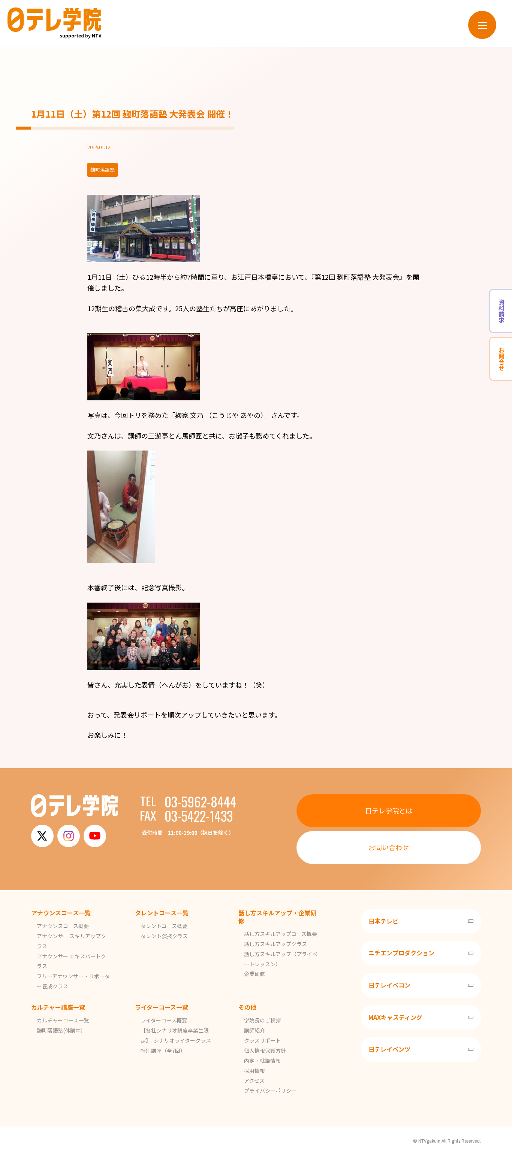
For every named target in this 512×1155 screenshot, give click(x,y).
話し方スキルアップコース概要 (280, 933)
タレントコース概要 (164, 926)
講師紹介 (254, 1030)
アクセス (254, 1080)
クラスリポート (262, 1040)
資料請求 (501, 311)
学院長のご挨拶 (262, 1020)
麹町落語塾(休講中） (61, 1030)
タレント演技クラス (164, 936)
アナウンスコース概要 (63, 926)
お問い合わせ (388, 847)
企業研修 (254, 973)
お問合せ (501, 359)
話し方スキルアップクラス (275, 944)
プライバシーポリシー (270, 1090)
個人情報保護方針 (265, 1050)
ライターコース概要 (164, 1020)
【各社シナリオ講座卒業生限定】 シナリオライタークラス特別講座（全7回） (176, 1040)
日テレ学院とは (388, 810)
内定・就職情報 (262, 1060)
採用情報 (254, 1070)
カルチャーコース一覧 (63, 1020)
